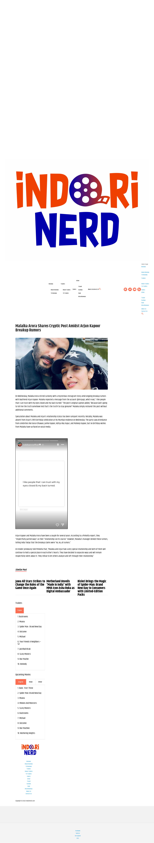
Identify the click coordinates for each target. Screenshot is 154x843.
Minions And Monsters (28, 703)
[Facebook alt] (125, 289)
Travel (80, 286)
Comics (74, 289)
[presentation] (19, 610)
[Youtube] (134, 289)
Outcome (23, 631)
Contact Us (96, 289)
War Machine (24, 728)
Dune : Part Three (26, 688)
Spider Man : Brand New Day (30, 626)
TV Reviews (54, 293)
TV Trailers (66, 293)
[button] (100, 289)
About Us (90, 289)
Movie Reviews (55, 290)
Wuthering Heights (27, 733)
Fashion (80, 290)
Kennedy (23, 664)
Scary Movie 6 (25, 654)
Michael (22, 636)
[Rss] (139, 289)
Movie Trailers (67, 290)
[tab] (19, 610)
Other (77, 281)
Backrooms (23, 616)
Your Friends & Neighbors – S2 (29, 643)
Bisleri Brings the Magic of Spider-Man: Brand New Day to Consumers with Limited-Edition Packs (92, 588)
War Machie (24, 659)
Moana (22, 621)
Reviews (51, 284)
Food (79, 293)
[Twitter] (130, 289)
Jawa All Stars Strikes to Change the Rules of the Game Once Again (30, 585)
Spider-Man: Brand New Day (30, 693)
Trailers (63, 284)
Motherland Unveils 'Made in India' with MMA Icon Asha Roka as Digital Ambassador (61, 586)
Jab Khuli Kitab (24, 649)
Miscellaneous (82, 296)
